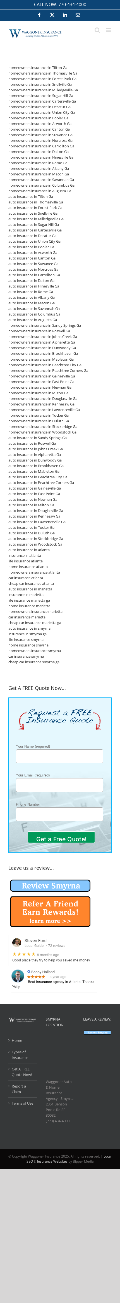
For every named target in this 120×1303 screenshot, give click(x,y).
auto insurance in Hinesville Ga (33, 286)
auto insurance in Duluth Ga (31, 532)
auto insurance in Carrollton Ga (34, 274)
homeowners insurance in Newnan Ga (39, 387)
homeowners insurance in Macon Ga (38, 174)
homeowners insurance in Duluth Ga (38, 420)
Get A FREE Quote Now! (22, 1071)
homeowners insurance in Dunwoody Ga (42, 347)
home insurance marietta (29, 605)
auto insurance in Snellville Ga (32, 213)
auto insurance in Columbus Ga (34, 314)
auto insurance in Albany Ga (31, 297)
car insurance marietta (26, 617)
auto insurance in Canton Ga (32, 258)
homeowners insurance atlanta (34, 572)
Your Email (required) (33, 775)
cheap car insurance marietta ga (34, 622)
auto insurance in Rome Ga (30, 291)
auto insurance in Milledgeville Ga (36, 218)
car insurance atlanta (25, 577)
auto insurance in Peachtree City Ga (37, 476)
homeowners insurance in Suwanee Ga (40, 134)
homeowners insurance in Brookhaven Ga (43, 353)
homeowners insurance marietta (35, 611)
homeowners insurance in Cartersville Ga (42, 101)
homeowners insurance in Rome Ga (37, 162)
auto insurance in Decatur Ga (32, 235)
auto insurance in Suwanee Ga (33, 263)
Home (17, 1040)
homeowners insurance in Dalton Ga (38, 151)
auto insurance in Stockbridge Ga (35, 538)
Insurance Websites (52, 1161)
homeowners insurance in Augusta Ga (39, 190)
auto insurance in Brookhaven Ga (36, 465)
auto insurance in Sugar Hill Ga (33, 224)
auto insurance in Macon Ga (31, 302)
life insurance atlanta (25, 561)
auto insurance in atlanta (29, 549)
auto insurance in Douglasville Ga (35, 510)
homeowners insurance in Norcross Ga (40, 140)
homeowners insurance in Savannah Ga (41, 179)
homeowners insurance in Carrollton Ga (41, 146)
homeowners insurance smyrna (34, 650)
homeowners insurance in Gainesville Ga (41, 376)
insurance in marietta (26, 594)
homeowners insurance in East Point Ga (41, 381)
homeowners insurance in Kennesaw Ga (41, 404)
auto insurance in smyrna (29, 628)
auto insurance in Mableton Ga (33, 471)
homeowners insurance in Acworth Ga (39, 123)
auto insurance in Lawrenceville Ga (37, 521)
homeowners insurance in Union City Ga (41, 112)
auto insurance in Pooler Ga (31, 246)
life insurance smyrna (26, 639)
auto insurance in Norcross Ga (33, 269)
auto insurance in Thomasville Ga (35, 202)
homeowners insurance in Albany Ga (38, 168)
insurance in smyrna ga (27, 633)
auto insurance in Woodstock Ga (35, 544)
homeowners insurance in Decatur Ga (39, 106)
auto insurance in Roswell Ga (32, 443)
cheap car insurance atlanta (31, 583)
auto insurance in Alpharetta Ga (34, 454)
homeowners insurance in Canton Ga (39, 129)
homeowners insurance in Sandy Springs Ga (44, 325)
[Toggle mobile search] (97, 30)
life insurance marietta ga (29, 600)
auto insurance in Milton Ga (31, 504)
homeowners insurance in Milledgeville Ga (43, 89)
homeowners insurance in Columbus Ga (41, 185)
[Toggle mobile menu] (109, 30)
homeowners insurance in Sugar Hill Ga (40, 95)
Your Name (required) (33, 746)
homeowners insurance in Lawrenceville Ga (44, 409)
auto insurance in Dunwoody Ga (35, 460)
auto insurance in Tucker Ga (31, 527)
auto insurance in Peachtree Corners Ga (41, 482)
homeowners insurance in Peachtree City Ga (44, 364)
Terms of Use (22, 1103)
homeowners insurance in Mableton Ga (41, 359)
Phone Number (28, 804)
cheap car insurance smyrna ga (33, 661)
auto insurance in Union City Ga (34, 241)
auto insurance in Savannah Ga (34, 308)
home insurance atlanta (28, 566)
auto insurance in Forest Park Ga (35, 207)
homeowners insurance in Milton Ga (38, 392)
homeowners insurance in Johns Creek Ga (42, 336)
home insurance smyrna (28, 645)
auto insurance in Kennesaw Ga (34, 516)
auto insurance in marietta (30, 589)
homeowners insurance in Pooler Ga (38, 117)
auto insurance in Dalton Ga (31, 280)
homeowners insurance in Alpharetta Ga (41, 342)
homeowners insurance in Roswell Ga (39, 330)
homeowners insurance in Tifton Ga (37, 67)
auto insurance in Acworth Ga (32, 252)
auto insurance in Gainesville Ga (34, 488)
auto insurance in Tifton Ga (30, 196)
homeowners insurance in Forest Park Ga (42, 78)
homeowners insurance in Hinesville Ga (40, 157)
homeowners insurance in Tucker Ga (38, 415)
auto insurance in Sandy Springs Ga (37, 437)
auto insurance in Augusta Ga (32, 319)
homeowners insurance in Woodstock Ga (42, 432)
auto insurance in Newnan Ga (32, 499)
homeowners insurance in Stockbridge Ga (42, 426)
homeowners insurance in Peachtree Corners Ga (48, 370)
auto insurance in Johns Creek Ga (35, 448)
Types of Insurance (20, 1054)
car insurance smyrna (26, 656)
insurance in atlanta (24, 555)
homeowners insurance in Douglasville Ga (42, 398)
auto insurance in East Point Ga (34, 493)
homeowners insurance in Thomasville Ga (42, 73)
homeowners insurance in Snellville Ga (40, 84)
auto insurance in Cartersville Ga (35, 230)
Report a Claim (19, 1089)
